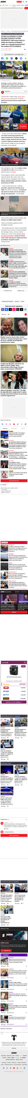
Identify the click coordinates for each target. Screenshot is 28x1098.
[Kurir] (3, 2)
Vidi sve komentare (14, 835)
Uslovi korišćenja (17, 1064)
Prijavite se (7, 950)
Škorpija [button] (24, 1032)
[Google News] (25, 309)
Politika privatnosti (9, 1064)
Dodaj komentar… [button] (9, 832)
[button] (25, 49)
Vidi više (14, 1048)
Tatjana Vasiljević (8, 48)
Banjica (17, 301)
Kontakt (9, 1062)
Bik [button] (4, 1032)
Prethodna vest (8, 290)
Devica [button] (17, 1032)
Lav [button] (14, 1032)
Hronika (8, 31)
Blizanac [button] (8, 1032)
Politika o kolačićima (21, 1062)
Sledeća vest (21, 290)
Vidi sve (14, 612)
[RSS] (22, 424)
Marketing (4, 1062)
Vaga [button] (20, 1032)
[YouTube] (17, 309)
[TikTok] (21, 309)
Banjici (14, 172)
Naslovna (3, 31)
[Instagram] (14, 309)
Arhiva (2, 1064)
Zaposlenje (24, 1064)
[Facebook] (6, 309)
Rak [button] (11, 1032)
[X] (10, 309)
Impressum (14, 1062)
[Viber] (2, 309)
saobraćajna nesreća (7, 301)
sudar (22, 301)
